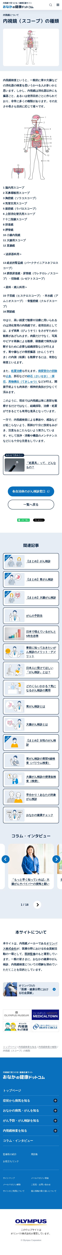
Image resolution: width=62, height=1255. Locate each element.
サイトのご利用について (14, 1191)
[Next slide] (56, 859)
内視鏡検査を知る (28, 1047)
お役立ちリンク (11, 1161)
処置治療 (16, 370)
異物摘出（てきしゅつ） (23, 381)
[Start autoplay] (37, 905)
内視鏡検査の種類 (48, 1047)
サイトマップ (9, 1178)
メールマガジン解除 (12, 1184)
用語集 (34, 1154)
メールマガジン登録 (40, 1178)
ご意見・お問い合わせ (41, 1184)
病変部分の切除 (47, 370)
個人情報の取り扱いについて (43, 1191)
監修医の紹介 (10, 1154)
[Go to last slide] (6, 859)
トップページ (10, 1047)
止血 (8, 376)
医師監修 (30, 953)
